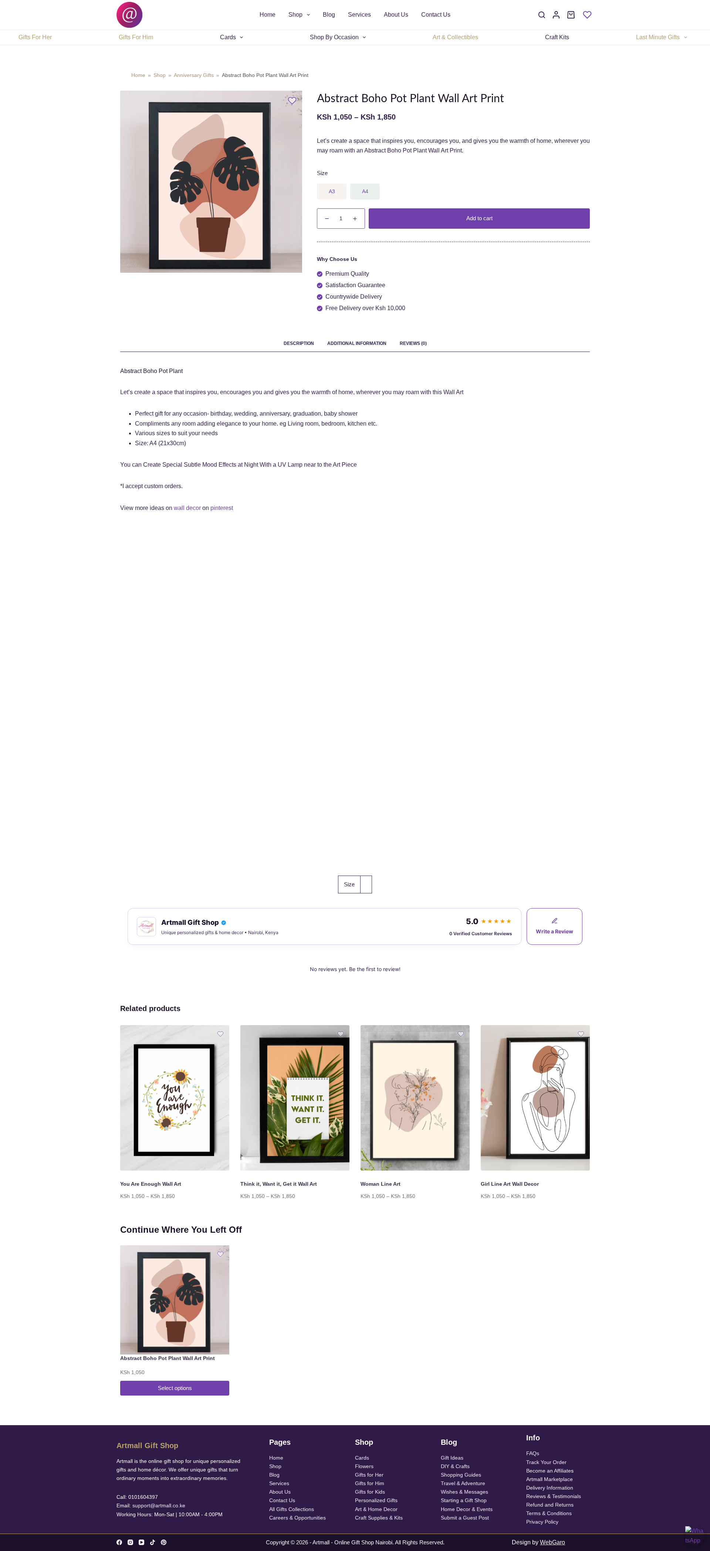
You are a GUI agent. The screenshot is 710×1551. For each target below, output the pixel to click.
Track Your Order (546, 1462)
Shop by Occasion (334, 37)
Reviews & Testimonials (553, 1496)
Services (359, 14)
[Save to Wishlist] (292, 100)
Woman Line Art (380, 1184)
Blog (329, 14)
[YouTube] (141, 1542)
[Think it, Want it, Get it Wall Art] (294, 1098)
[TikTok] (152, 1542)
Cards (228, 37)
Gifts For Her (35, 37)
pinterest (221, 508)
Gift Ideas (452, 1458)
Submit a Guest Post (465, 1518)
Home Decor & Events (467, 1509)
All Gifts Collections (291, 1509)
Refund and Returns (550, 1505)
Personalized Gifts (376, 1500)
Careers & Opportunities (297, 1518)
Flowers (364, 1466)
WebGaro (552, 1542)
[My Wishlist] (587, 15)
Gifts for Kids (370, 1492)
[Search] (541, 14)
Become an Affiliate (548, 1471)
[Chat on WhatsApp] (694, 1535)
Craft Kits (557, 37)
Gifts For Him (136, 37)
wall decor (187, 508)
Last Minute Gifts (658, 37)
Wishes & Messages (464, 1492)
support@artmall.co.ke (158, 1505)
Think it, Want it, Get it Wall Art (278, 1184)
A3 (332, 191)
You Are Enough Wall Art (150, 1184)
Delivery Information (549, 1488)
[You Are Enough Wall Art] (174, 1098)
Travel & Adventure (463, 1483)
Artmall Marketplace (549, 1479)
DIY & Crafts (455, 1466)
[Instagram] (130, 1542)
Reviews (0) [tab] (413, 343)
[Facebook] (119, 1542)
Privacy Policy (542, 1522)
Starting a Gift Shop (464, 1500)
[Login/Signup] (556, 15)
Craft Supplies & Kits (379, 1518)
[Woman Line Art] (415, 1098)
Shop (295, 14)
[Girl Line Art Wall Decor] (535, 1098)
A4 (365, 191)
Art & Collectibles (455, 37)
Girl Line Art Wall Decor (510, 1184)
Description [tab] (299, 343)
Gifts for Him (369, 1483)
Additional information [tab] (356, 343)
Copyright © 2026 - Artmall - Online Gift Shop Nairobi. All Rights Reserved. (355, 1542)
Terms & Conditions (549, 1513)
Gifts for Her (369, 1475)
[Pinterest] (163, 1542)
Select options (175, 1388)
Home (267, 14)
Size (322, 173)
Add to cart (479, 218)
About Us (396, 14)
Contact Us (435, 14)
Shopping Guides (461, 1475)
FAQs (532, 1453)
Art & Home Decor (376, 1509)
